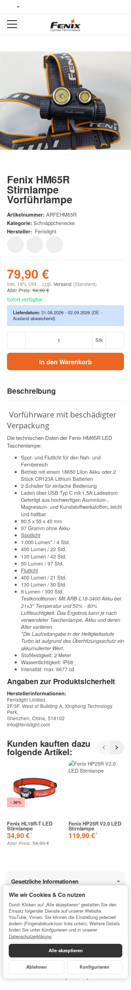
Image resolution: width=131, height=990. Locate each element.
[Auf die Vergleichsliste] (35, 244)
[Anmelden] (106, 24)
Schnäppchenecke (54, 222)
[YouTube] (42, 7)
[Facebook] (32, 7)
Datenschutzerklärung (30, 936)
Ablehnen (36, 967)
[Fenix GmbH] (65, 24)
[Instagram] (52, 7)
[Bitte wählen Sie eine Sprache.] (13, 7)
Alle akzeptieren (66, 950)
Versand (63, 283)
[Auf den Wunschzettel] (15, 244)
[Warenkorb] (119, 24)
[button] (65, 391)
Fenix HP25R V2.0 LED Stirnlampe (94, 826)
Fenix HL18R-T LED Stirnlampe (29, 826)
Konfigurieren (94, 967)
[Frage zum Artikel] (54, 244)
